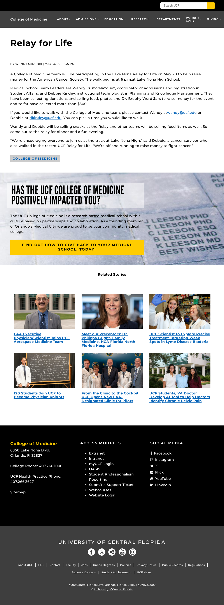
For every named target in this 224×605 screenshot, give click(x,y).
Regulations (196, 565)
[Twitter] (101, 552)
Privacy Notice (147, 565)
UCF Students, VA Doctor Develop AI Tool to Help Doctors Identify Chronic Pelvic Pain (179, 397)
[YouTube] (122, 552)
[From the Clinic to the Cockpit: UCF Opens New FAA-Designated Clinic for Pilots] (112, 370)
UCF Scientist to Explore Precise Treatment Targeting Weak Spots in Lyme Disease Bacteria (179, 338)
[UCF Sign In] (140, 5)
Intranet (96, 458)
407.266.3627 (22, 482)
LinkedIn (163, 485)
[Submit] (211, 5)
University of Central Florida (112, 542)
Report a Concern (84, 572)
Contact (55, 565)
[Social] (112, 552)
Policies (125, 565)
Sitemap (18, 492)
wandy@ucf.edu (182, 113)
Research (140, 19)
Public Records (172, 565)
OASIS (94, 469)
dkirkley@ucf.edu (45, 118)
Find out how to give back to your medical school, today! (77, 247)
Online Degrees (104, 565)
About (62, 19)
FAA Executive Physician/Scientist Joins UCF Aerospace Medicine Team (42, 338)
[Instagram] (132, 552)
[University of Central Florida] (41, 5)
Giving (213, 19)
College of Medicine (28, 19)
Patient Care (192, 19)
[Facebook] (91, 552)
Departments (168, 19)
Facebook (163, 453)
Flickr (160, 472)
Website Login (102, 495)
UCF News (144, 572)
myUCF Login (101, 464)
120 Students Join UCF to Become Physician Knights (39, 395)
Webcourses (100, 490)
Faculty (71, 565)
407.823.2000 (147, 584)
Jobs (84, 565)
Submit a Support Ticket (111, 485)
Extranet (97, 453)
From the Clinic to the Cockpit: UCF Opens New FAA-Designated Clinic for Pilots (111, 397)
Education (114, 19)
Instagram (164, 460)
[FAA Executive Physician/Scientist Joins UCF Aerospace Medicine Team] (44, 311)
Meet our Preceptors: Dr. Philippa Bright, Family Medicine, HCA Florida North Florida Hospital (108, 340)
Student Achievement (116, 572)
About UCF (25, 565)
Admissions (86, 19)
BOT (41, 565)
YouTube (163, 479)
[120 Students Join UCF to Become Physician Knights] (44, 370)
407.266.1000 (51, 466)
